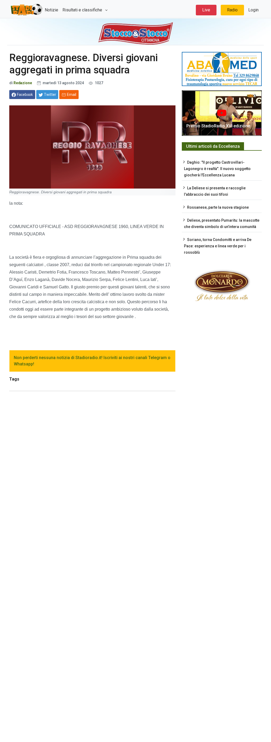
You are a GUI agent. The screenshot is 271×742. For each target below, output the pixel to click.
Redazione (22, 83)
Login (253, 9)
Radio (232, 9)
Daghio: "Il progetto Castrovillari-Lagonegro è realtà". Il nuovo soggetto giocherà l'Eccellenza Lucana (217, 168)
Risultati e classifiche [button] (82, 9)
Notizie (51, 9)
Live (206, 9)
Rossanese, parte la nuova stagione (218, 207)
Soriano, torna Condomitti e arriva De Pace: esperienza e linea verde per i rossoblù (217, 246)
